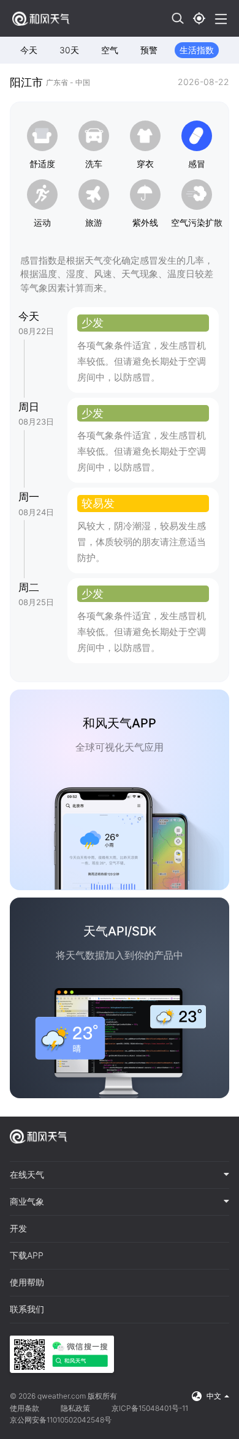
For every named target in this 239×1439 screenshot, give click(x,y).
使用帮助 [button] (27, 1282)
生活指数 (197, 50)
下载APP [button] (27, 1255)
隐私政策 (75, 1408)
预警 (148, 50)
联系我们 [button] (27, 1309)
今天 (28, 50)
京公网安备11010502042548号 (61, 1419)
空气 (109, 50)
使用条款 (24, 1408)
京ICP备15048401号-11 (150, 1408)
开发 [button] (18, 1228)
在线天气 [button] (27, 1175)
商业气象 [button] (27, 1202)
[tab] (119, 1175)
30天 (69, 50)
